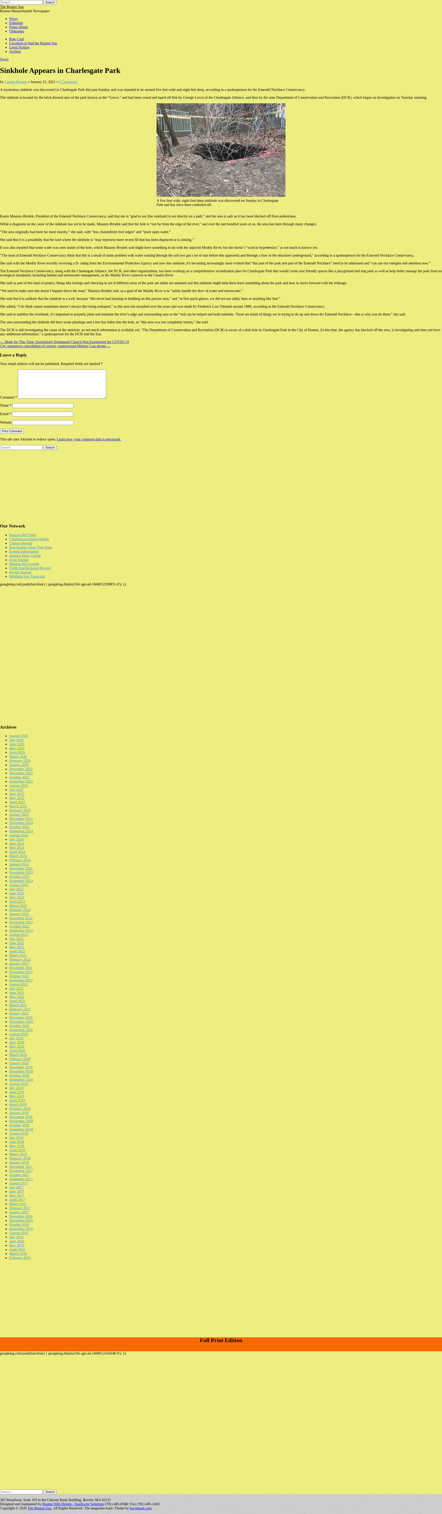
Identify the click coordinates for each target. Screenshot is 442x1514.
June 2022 (16, 943)
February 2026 (20, 761)
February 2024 (20, 860)
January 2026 (19, 765)
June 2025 (16, 794)
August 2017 (18, 1183)
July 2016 (16, 1237)
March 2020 (18, 1055)
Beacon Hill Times (22, 535)
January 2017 (19, 1212)
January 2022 (19, 964)
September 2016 (21, 1229)
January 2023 (19, 914)
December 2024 (20, 819)
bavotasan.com (140, 1508)
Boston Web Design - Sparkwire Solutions (73, 1504)
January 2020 (19, 1063)
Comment (8, 397)
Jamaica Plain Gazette (25, 556)
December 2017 (20, 1167)
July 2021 (16, 988)
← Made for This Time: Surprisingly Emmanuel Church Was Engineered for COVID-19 (64, 342)
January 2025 (19, 814)
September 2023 (21, 881)
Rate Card (16, 39)
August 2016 (18, 1233)
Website (6, 422)
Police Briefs (18, 27)
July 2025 (16, 790)
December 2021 (20, 968)
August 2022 (18, 935)
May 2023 (16, 897)
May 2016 (16, 1245)
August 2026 (18, 736)
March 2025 (18, 806)
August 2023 (18, 885)
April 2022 (17, 951)
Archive (15, 51)
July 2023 (16, 889)
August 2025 (18, 785)
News (13, 19)
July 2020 (16, 1038)
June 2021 (16, 993)
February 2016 (20, 1258)
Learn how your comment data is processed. (89, 439)
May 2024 (16, 848)
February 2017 (20, 1208)
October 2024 (19, 827)
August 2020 (18, 1034)
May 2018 (16, 1146)
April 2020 (17, 1051)
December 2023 (20, 868)
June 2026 (16, 744)
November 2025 (21, 773)
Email (5, 414)
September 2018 (21, 1129)
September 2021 (21, 980)
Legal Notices (19, 47)
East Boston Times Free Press (30, 547)
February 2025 (20, 810)
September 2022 (21, 930)
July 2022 (16, 939)
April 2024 (17, 852)
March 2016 (18, 1254)
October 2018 (19, 1125)
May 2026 (16, 748)
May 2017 (16, 1196)
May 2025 (16, 798)
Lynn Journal (18, 560)
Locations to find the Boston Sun (33, 43)
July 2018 (16, 1138)
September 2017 (21, 1179)
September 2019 (21, 1080)
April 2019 (17, 1100)
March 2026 (18, 756)
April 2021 (17, 1001)
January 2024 (19, 864)
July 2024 (16, 839)
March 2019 (18, 1104)
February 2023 (20, 910)
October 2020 (19, 1026)
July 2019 (16, 1088)
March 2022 (18, 955)
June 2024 (16, 843)
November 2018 (21, 1121)
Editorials (16, 23)
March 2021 (18, 1005)
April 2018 (17, 1150)
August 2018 (18, 1133)
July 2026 (16, 740)
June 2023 (16, 893)
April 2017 (17, 1200)
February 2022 (20, 959)
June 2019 (16, 1092)
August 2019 (18, 1084)
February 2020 (20, 1059)
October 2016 (19, 1225)
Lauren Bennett (16, 82)
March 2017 (18, 1204)
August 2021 (18, 984)
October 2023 (19, 877)
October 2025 (19, 777)
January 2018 (19, 1162)
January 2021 (19, 1013)
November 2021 (21, 972)
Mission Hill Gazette (24, 564)
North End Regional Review (30, 568)
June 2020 (16, 1042)
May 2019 (16, 1096)
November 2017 (21, 1171)
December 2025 (20, 769)
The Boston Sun (12, 7)
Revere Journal (20, 572)
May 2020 (16, 1046)
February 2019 (20, 1109)
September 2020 (21, 1030)
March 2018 (18, 1154)
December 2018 (20, 1117)
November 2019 (21, 1071)
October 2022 (19, 926)
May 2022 (16, 947)
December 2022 (20, 918)
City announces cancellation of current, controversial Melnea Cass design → (55, 346)
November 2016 (21, 1220)
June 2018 (16, 1142)
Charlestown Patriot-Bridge (29, 539)
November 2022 (21, 922)
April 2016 (17, 1249)
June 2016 (16, 1241)
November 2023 (21, 872)
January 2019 (19, 1113)
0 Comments (68, 82)
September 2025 (21, 781)
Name (6, 405)
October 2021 (19, 976)
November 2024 (21, 823)
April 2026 (17, 752)
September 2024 (21, 831)
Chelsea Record (20, 543)
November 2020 (21, 1022)
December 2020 (20, 1017)
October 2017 (19, 1175)
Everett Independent (23, 551)
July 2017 (16, 1187)
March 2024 (18, 856)
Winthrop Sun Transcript (27, 576)
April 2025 (17, 802)
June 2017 (16, 1191)
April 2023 (17, 901)
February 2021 (20, 1009)
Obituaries (16, 31)
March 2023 (18, 906)
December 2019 (20, 1067)
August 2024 (18, 835)
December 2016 (20, 1216)
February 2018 (20, 1158)
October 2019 (19, 1075)
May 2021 (16, 997)
